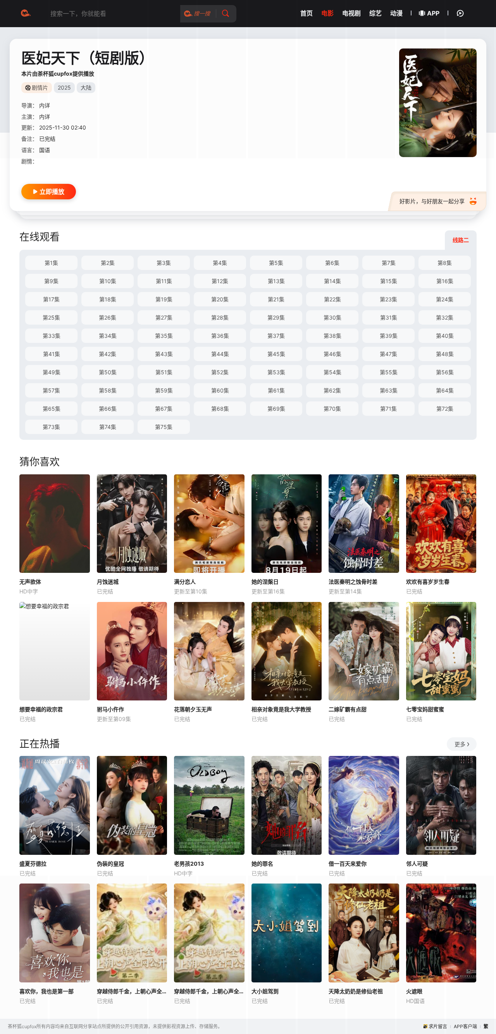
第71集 (388, 408)
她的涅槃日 (265, 581)
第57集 (51, 390)
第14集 (332, 281)
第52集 (220, 372)
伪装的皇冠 (110, 863)
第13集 (276, 281)
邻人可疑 (417, 863)
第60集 (220, 390)
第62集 (332, 390)
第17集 (51, 299)
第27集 (163, 317)
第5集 (276, 262)
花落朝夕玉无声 (193, 709)
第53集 (276, 372)
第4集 (220, 262)
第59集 (164, 390)
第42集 (107, 354)
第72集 (444, 408)
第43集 (164, 354)
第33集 (51, 335)
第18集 (107, 299)
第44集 (220, 354)
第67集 (163, 408)
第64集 (445, 390)
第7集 (389, 262)
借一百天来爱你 (348, 863)
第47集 (388, 354)
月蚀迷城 (108, 581)
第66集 (108, 408)
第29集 (276, 317)
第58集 (108, 390)
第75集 (163, 427)
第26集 (107, 317)
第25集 (51, 317)
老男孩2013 (189, 863)
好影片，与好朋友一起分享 (432, 201)
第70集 (332, 408)
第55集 (389, 372)
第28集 (220, 317)
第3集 (164, 262)
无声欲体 (30, 581)
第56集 (445, 372)
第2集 (108, 262)
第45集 (276, 354)
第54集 (332, 372)
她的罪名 (262, 863)
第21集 (276, 299)
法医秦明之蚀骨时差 (353, 581)
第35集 (164, 335)
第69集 (276, 408)
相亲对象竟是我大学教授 (281, 709)
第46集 (332, 354)
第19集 (163, 299)
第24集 (444, 299)
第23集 (388, 299)
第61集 (276, 390)
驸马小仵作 (110, 709)
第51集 (163, 372)
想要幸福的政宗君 (41, 709)
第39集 (389, 335)
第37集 (276, 335)
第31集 (388, 317)
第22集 (332, 299)
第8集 (444, 262)
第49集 (51, 372)
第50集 (108, 372)
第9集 (51, 281)
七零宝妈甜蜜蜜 (425, 709)
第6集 (332, 262)
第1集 (51, 262)
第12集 (220, 281)
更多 (460, 744)
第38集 (332, 335)
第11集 (164, 281)
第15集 (388, 281)
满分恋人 (185, 581)
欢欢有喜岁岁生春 (428, 581)
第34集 (108, 335)
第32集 (444, 317)
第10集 (107, 281)
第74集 (107, 427)
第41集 (51, 354)
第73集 (51, 427)
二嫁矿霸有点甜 (348, 709)
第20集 (220, 299)
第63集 (389, 390)
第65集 (51, 408)
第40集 (445, 335)
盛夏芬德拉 (32, 863)
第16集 (444, 281)
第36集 (220, 335)
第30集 (332, 317)
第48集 (445, 354)
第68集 (220, 408)
